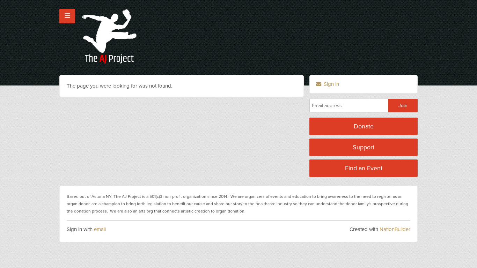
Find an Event (363, 168)
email (100, 229)
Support (363, 147)
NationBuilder (395, 229)
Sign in (330, 84)
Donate (364, 126)
